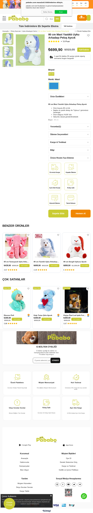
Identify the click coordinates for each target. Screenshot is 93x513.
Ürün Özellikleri (57, 97)
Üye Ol (68, 458)
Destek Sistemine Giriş (68, 462)
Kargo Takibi (24, 491)
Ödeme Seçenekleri (59, 134)
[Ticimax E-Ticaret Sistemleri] (46, 511)
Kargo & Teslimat (58, 142)
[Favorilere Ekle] (88, 35)
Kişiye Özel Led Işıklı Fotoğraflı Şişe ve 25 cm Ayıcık (74, 315)
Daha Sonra (47, 12)
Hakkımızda (24, 462)
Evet (61, 12)
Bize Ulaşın (24, 470)
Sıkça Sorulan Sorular (24, 487)
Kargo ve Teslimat (68, 466)
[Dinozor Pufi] (17, 300)
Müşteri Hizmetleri (24, 483)
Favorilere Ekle (28, 235)
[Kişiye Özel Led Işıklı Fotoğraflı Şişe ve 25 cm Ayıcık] (76, 300)
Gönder (55, 360)
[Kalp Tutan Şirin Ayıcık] (46, 300)
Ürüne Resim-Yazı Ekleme (62, 158)
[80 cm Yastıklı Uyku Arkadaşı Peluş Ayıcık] (46, 246)
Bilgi (52, 150)
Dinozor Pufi (9, 315)
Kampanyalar (24, 466)
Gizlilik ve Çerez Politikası (68, 470)
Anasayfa (24, 458)
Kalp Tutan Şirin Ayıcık (43, 315)
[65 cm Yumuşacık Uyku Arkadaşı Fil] (17, 246)
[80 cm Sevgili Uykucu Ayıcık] (76, 246)
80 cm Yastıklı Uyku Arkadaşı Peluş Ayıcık (46, 262)
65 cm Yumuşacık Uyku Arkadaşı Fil (17, 262)
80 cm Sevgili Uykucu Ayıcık (74, 262)
